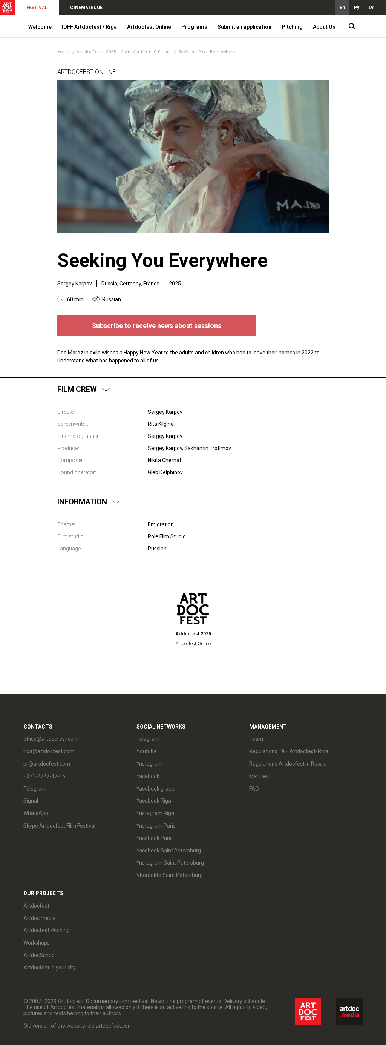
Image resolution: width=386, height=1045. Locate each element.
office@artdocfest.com (50, 739)
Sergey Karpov (74, 284)
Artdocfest (36, 906)
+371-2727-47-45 (44, 776)
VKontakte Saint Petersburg (169, 875)
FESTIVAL (36, 7)
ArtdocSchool (39, 955)
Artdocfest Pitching (46, 930)
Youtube (146, 751)
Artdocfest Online (148, 51)
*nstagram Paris (156, 826)
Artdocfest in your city (49, 968)
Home (62, 51)
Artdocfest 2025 (98, 51)
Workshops (36, 943)
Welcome (40, 27)
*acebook (147, 776)
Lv (371, 7)
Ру (356, 7)
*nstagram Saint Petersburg (170, 863)
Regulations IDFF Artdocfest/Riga (288, 751)
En (342, 7)
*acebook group (155, 789)
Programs (194, 27)
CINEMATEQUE (86, 7)
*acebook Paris (154, 838)
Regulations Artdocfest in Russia (288, 764)
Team (256, 739)
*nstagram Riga (155, 813)
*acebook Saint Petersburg (168, 851)
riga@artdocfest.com (48, 751)
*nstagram (149, 764)
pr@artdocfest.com (46, 764)
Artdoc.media (39, 918)
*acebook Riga (153, 801)
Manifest (260, 776)
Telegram (147, 739)
